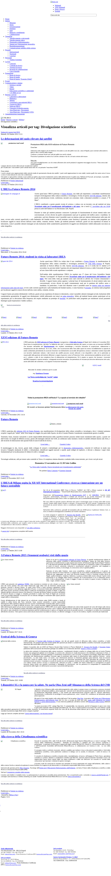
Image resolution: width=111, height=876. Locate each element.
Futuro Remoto (67, 194)
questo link (5, 531)
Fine (16, 795)
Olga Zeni (80, 698)
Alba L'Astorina (24, 768)
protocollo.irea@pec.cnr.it (44, 854)
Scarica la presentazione (14, 305)
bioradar (62, 298)
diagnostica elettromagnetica (73, 448)
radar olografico (68, 296)
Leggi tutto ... (45, 455)
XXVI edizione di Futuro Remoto (19, 337)
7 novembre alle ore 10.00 (100, 206)
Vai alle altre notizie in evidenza (11, 539)
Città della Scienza (95, 264)
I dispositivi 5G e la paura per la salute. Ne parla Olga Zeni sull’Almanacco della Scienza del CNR (55, 684)
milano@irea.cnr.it (10, 863)
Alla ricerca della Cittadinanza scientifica (24, 736)
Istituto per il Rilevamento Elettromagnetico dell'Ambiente (57, 768)
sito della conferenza (33, 528)
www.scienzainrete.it (74, 776)
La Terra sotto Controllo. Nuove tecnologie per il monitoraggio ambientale (55, 467)
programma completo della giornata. (18, 772)
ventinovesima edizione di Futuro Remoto (72, 559)
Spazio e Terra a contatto (89, 648)
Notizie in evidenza (17, 248)
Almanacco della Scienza (96, 702)
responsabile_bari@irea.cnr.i (66, 853)
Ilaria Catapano (52, 471)
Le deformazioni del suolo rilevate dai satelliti (26, 138)
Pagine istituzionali (16, 181)
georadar (88, 288)
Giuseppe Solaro (105, 647)
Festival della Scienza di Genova (19, 636)
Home (3, 120)
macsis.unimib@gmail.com (99, 775)
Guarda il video (65, 444)
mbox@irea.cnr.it (10, 854)
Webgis (21, 120)
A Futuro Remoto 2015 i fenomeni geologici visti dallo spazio (34, 555)
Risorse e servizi (12, 120)
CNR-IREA (95, 495)
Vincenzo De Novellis (74, 515)
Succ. (13, 795)
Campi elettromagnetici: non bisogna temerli (38, 713)
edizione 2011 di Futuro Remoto (28, 431)
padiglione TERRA (23, 584)
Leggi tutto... (5, 183)
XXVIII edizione (95, 196)
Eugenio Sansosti (65, 471)
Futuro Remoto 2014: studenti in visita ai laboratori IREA (33, 256)
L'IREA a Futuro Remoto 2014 (18, 189)
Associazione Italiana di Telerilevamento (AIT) (70, 495)
